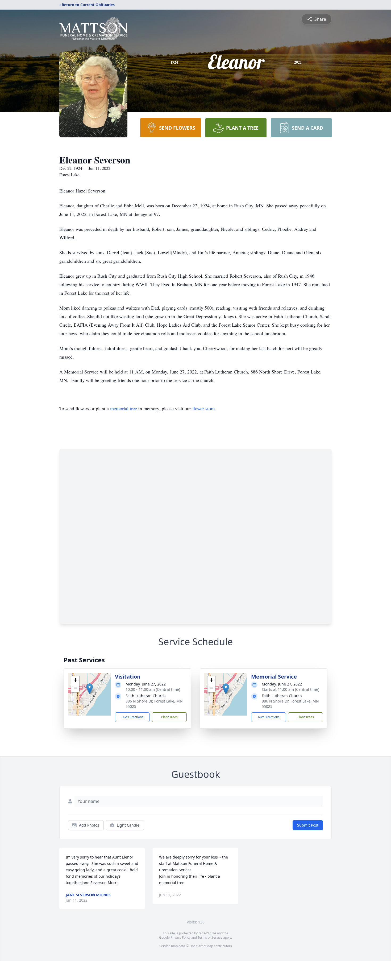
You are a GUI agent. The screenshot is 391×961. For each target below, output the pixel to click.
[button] (89, 688)
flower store (203, 408)
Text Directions (132, 717)
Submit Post (307, 825)
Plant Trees (169, 717)
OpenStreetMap (201, 946)
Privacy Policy (180, 937)
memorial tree (123, 408)
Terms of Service (210, 937)
